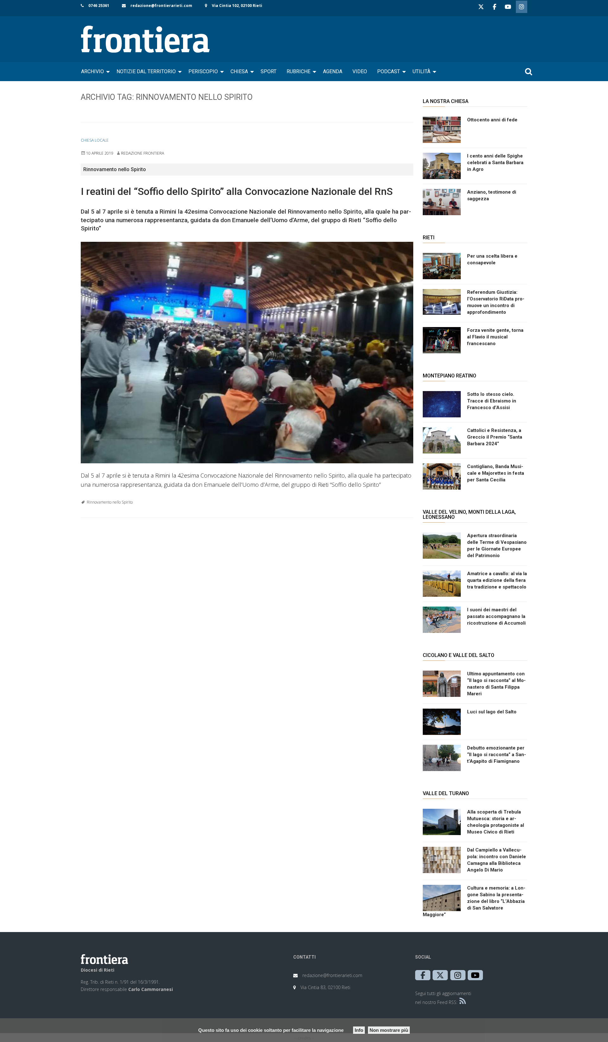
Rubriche (298, 71)
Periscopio (203, 71)
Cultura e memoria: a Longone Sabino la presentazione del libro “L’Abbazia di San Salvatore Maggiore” (474, 901)
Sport (268, 71)
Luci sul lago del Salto (491, 712)
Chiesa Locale (95, 140)
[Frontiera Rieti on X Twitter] (481, 7)
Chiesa (239, 71)
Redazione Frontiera (142, 153)
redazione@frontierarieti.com (161, 5)
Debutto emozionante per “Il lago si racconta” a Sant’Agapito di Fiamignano (496, 754)
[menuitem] (93, 71)
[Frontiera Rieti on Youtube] (508, 7)
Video (359, 71)
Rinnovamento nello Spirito (110, 502)
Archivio (92, 71)
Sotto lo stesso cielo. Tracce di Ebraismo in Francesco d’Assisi (491, 400)
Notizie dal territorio (146, 71)
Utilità (421, 71)
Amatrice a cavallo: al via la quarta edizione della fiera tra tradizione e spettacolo (497, 580)
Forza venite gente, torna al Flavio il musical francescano (495, 336)
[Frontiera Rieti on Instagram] (521, 7)
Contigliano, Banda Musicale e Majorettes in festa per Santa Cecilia (495, 473)
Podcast (388, 71)
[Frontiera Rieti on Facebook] (494, 7)
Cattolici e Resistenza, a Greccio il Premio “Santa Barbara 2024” (494, 437)
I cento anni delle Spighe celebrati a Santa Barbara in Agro (495, 162)
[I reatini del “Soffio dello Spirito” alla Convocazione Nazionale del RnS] (247, 352)
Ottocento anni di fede (492, 120)
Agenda (332, 71)
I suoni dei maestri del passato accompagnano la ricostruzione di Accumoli (496, 616)
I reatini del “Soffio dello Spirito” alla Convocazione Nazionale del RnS (237, 191)
